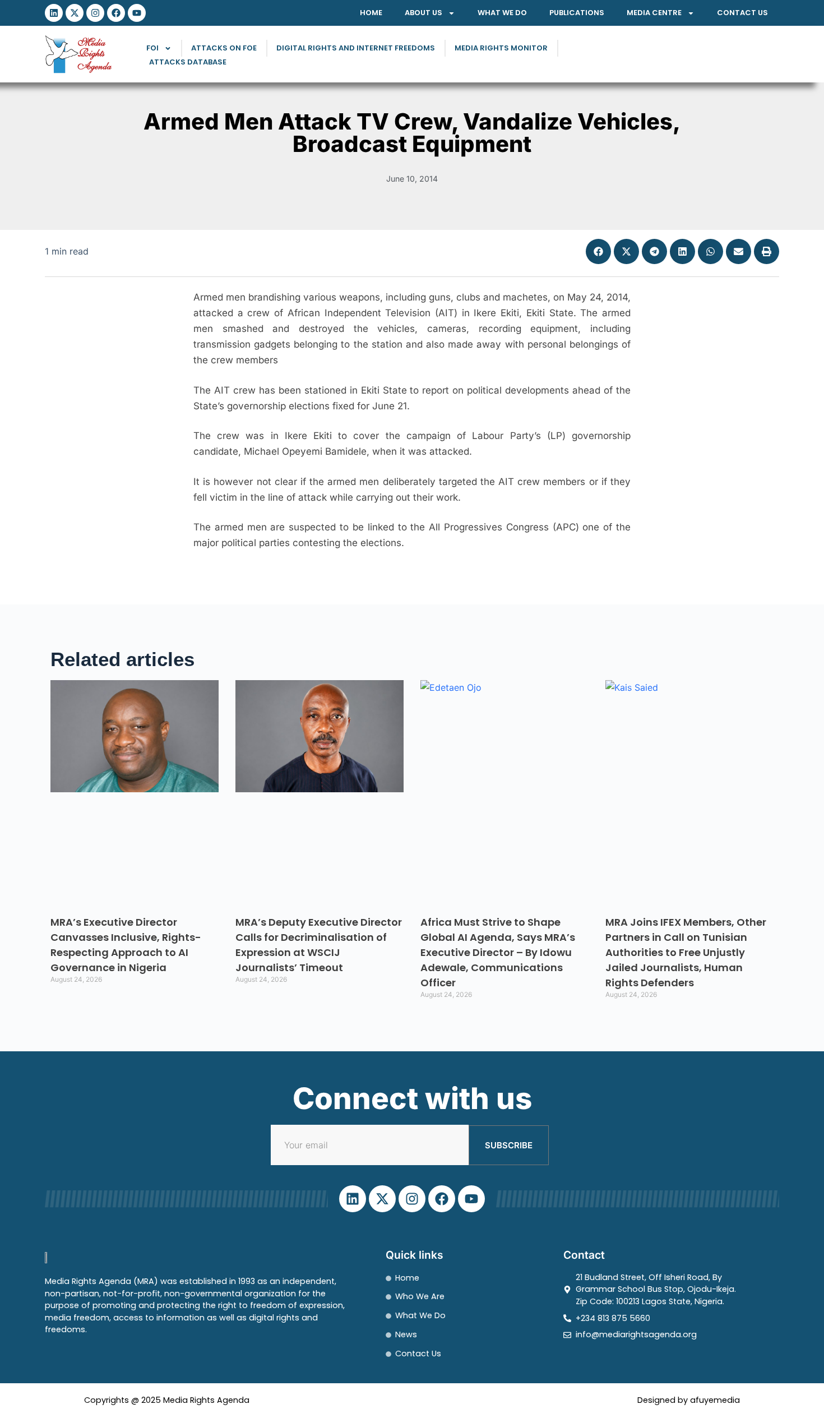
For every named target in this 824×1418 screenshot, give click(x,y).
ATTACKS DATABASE (187, 62)
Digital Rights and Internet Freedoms (355, 48)
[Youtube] (137, 13)
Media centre (654, 12)
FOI (152, 48)
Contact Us (742, 12)
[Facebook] (116, 13)
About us (423, 12)
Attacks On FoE (224, 48)
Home (371, 12)
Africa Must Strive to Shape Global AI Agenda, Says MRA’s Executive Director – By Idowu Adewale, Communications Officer (497, 952)
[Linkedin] (54, 13)
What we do (502, 12)
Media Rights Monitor (501, 48)
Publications (576, 12)
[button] (598, 251)
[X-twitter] (75, 13)
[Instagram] (95, 13)
